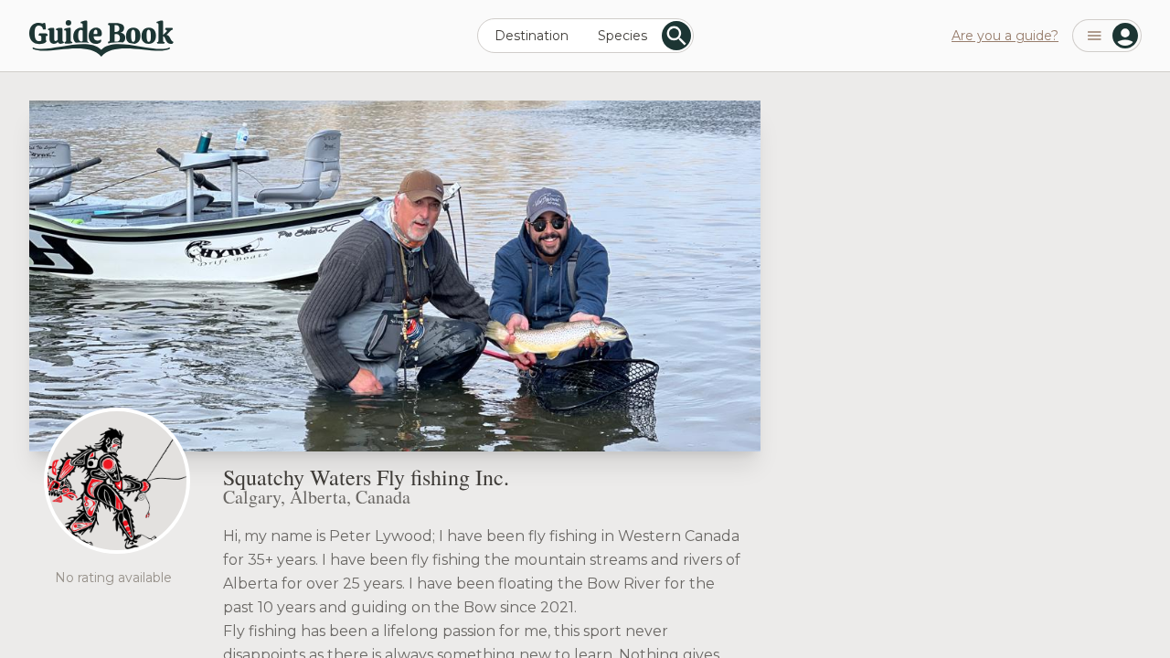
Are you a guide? (1005, 35)
